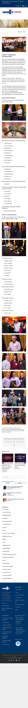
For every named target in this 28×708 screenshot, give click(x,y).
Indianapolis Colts (6, 542)
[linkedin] (18, 5)
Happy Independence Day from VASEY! (15, 496)
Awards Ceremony (12, 429)
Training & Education (7, 572)
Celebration (5, 515)
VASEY (4, 428)
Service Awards (7, 430)
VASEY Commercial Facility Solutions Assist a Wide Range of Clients (15, 484)
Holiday (4, 536)
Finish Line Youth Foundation (9, 530)
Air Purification (6, 506)
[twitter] (16, 5)
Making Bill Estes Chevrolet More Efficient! (14, 490)
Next (24, 31)
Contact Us (4, 600)
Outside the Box (6, 548)
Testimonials (18, 594)
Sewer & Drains (6, 641)
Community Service (7, 521)
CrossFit (4, 524)
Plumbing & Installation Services (9, 551)
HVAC (4, 539)
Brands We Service (20, 591)
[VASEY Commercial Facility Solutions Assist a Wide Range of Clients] (4, 483)
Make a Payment (5, 1)
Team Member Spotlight (8, 563)
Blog (17, 606)
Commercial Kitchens (7, 518)
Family (20, 429)
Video (17, 589)
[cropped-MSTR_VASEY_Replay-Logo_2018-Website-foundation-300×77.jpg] (11, 9)
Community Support (20, 601)
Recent (20, 480)
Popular (8, 480)
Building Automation (7, 512)
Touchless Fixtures (7, 569)
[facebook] (20, 5)
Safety (4, 557)
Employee (17, 429)
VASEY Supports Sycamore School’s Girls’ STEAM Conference (20, 617)
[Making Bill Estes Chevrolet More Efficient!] (4, 490)
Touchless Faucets (7, 566)
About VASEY (19, 586)
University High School (7, 575)
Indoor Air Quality (6, 545)
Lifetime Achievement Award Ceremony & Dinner (20, 465)
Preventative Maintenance (8, 554)
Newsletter (18, 604)
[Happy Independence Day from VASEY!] (4, 496)
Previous (20, 31)
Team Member (13, 430)
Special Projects (6, 560)
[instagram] (25, 5)
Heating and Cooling (7, 533)
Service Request (5, 602)
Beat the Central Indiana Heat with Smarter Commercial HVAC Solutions (20, 627)
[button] (3, 461)
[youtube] (23, 5)
